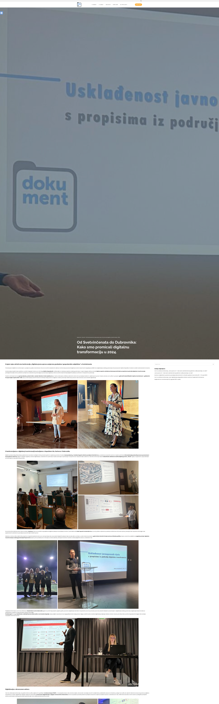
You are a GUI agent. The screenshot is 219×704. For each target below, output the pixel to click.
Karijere (115, 4)
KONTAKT (138, 4)
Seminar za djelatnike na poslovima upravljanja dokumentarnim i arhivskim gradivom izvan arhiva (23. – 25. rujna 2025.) (180, 375)
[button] (1, 12)
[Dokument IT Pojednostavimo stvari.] (79, 4)
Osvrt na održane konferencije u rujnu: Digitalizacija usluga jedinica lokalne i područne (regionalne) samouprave (179, 377)
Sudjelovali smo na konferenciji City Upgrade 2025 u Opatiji (167, 379)
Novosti (108, 4)
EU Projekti (123, 4)
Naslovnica (79, 337)
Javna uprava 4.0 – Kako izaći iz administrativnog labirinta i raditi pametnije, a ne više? (173, 373)
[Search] (213, 364)
